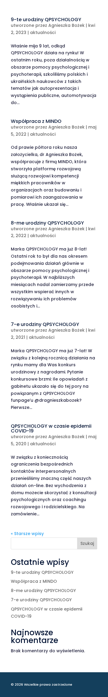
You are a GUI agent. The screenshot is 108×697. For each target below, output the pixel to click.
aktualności (43, 32)
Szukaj (87, 543)
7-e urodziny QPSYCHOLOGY (45, 324)
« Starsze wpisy (27, 534)
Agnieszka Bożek (66, 25)
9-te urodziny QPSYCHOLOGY (46, 19)
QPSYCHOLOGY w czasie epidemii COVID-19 (51, 428)
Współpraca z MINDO (36, 121)
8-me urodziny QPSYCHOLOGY (47, 223)
